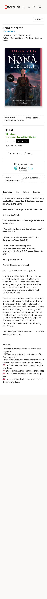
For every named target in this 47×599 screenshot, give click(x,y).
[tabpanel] (23, 293)
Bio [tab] (17, 192)
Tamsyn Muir (9, 31)
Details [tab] (26, 192)
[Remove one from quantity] (7, 141)
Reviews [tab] (36, 192)
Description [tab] (7, 192)
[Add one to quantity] (14, 141)
